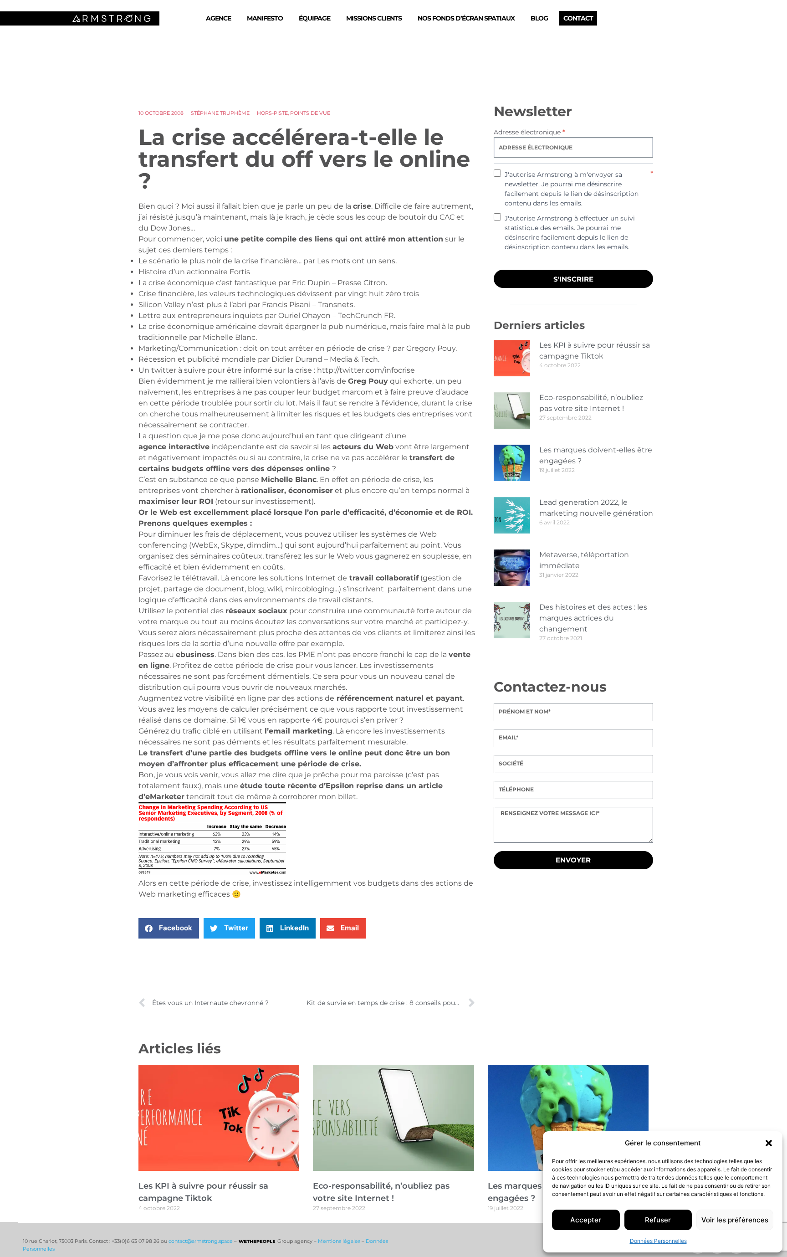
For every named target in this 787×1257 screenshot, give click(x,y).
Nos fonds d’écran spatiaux (466, 18)
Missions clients (374, 18)
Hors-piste (272, 113)
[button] (768, 1143)
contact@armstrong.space (201, 1241)
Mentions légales (339, 1241)
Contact (578, 18)
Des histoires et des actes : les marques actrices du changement (593, 618)
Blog (539, 18)
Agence (218, 18)
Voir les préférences (734, 1220)
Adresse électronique (529, 132)
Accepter (585, 1220)
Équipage (314, 18)
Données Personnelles (658, 1240)
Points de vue (310, 113)
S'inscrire (573, 279)
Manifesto (265, 18)
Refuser (658, 1220)
